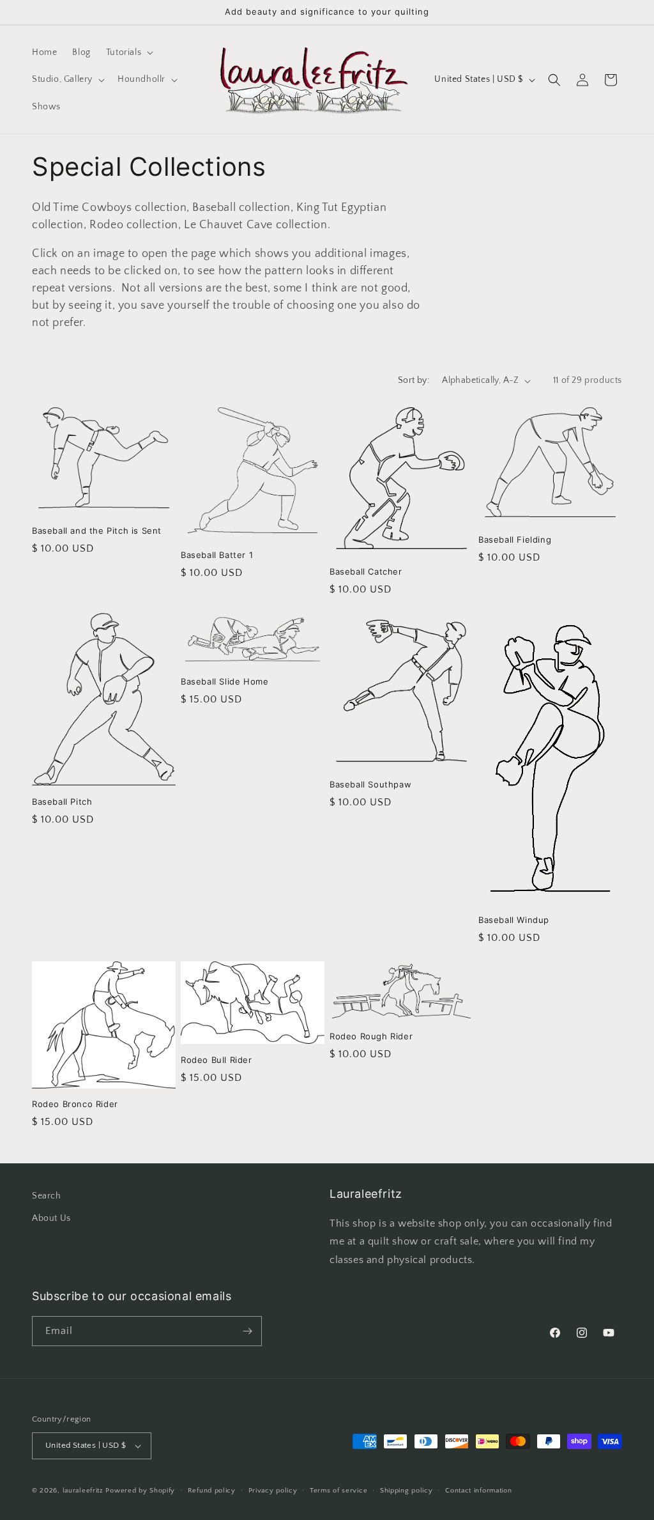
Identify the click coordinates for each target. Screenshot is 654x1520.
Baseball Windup (513, 920)
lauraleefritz (83, 1490)
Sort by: (413, 380)
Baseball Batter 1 (217, 555)
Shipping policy (406, 1490)
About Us (51, 1218)
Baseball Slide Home (224, 681)
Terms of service (338, 1490)
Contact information (478, 1490)
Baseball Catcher (366, 571)
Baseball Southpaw (370, 784)
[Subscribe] (247, 1331)
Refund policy (212, 1490)
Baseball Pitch (62, 801)
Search (46, 1196)
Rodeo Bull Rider (216, 1060)
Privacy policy (273, 1490)
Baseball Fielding (514, 539)
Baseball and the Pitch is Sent (97, 530)
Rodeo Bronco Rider (75, 1104)
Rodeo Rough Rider (371, 1036)
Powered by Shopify (140, 1490)
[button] (128, 52)
